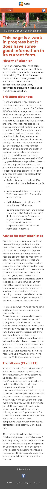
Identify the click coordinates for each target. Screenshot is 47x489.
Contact (37, 483)
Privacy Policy (23, 469)
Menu (8, 10)
